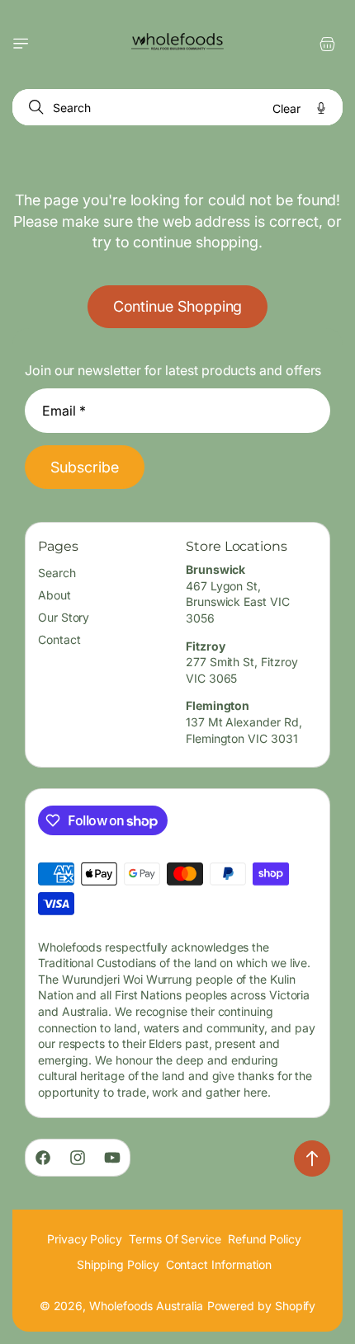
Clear (286, 108)
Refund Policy (264, 1239)
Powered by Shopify (261, 1306)
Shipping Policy (118, 1264)
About (54, 595)
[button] (20, 44)
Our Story (63, 617)
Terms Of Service (175, 1239)
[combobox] (177, 107)
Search (57, 573)
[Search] (33, 107)
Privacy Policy (84, 1239)
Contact (59, 639)
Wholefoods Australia (146, 1306)
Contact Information (219, 1264)
